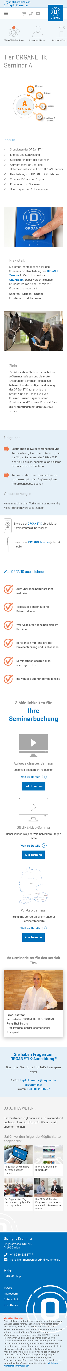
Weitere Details (30, 777)
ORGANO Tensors (39, 542)
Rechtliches (11, 1305)
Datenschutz (12, 1299)
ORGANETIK (16, 279)
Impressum (11, 1293)
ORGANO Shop (12, 1276)
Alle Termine (33, 855)
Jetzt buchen (34, 786)
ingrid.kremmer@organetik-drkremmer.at (35, 1259)
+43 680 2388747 (38, 1089)
